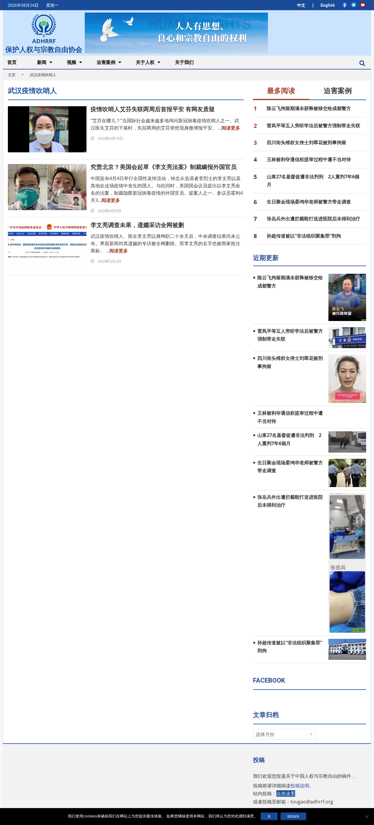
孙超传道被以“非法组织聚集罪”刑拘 (304, 236)
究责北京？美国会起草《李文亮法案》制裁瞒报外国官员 (164, 166)
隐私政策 (293, 816)
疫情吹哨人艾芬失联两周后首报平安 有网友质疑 (153, 109)
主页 (11, 74)
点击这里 (285, 793)
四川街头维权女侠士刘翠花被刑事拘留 (306, 142)
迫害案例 (338, 91)
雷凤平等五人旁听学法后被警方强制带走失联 (313, 125)
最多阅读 (281, 91)
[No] (367, 816)
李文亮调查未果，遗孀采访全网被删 (137, 225)
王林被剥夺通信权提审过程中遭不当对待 (309, 159)
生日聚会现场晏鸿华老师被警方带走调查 (309, 201)
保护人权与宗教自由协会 (43, 48)
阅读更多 (230, 128)
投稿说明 (299, 785)
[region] (176, 33)
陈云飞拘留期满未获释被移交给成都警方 (309, 108)
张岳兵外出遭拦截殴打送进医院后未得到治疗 (313, 218)
